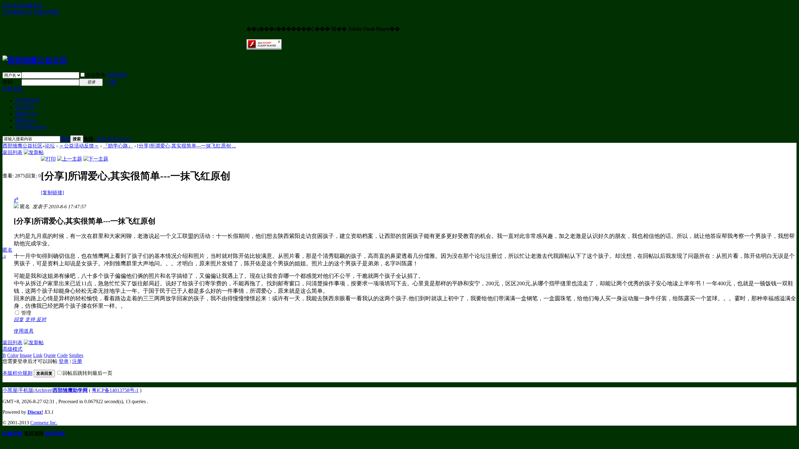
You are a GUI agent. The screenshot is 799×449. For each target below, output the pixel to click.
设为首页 (12, 5)
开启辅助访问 (17, 12)
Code (62, 355)
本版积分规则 (17, 373)
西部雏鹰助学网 (70, 390)
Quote (50, 355)
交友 (112, 139)
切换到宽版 (46, 12)
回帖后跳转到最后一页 (87, 373)
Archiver (43, 390)
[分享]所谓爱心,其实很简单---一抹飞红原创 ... (186, 145)
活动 (101, 139)
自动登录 (95, 75)
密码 (7, 82)
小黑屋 (9, 390)
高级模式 (12, 349)
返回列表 (12, 152)
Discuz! (35, 412)
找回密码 (117, 75)
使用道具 (24, 331)
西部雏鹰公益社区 (22, 145)
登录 (64, 361)
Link (37, 355)
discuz (125, 139)
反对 (41, 319)
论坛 (25, 107)
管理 (25, 313)
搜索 (65, 139)
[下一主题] (95, 159)
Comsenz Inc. (43, 422)
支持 (30, 319)
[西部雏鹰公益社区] (34, 60)
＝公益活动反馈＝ (79, 145)
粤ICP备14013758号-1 (115, 390)
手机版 (25, 390)
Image (26, 355)
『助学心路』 (118, 145)
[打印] (48, 159)
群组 (26, 113)
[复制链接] (52, 192)
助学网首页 (27, 100)
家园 (26, 120)
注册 (112, 82)
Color (12, 355)
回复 (19, 319)
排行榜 (30, 126)
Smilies (76, 355)
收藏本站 (32, 5)
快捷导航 (12, 89)
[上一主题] (69, 159)
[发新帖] (34, 152)
